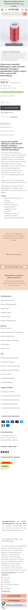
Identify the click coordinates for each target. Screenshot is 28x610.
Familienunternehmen (11, 400)
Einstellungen (5, 591)
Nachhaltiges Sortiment (11, 396)
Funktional (7, 589)
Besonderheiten (6, 127)
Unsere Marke (6, 312)
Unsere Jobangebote (8, 320)
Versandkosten (13, 116)
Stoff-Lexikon (6, 374)
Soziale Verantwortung (11, 408)
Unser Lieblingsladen (9, 304)
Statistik (6, 580)
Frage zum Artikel (6, 131)
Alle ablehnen (14, 600)
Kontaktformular (15, 254)
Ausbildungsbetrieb (10, 404)
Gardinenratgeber (7, 378)
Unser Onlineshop (7, 300)
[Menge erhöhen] (6, 103)
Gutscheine (5, 344)
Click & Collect (6, 328)
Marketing (7, 582)
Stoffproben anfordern (10, 340)
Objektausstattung (7, 336)
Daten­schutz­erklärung (8, 572)
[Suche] (25, 14)
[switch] (3, 608)
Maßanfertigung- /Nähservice (12, 332)
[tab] (5, 123)
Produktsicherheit (7, 135)
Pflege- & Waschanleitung (10, 366)
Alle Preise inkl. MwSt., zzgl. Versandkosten (12, 540)
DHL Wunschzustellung (11, 584)
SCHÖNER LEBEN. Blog (15, 267)
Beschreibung (5, 123)
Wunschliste (8, 112)
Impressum (4, 574)
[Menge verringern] (9, 103)
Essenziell (7, 578)
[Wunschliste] (5, 9)
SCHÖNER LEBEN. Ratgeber (10, 370)
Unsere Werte (6, 316)
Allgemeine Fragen (8, 362)
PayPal (6, 586)
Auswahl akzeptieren (14, 605)
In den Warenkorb (11, 108)
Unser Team (5, 308)
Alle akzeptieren (14, 596)
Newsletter (5, 348)
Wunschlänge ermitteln (10, 358)
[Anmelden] (22, 9)
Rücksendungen (7, 382)
